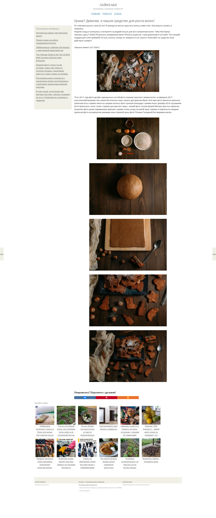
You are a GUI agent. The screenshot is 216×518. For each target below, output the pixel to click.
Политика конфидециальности (88, 485)
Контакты (81, 482)
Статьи (118, 13)
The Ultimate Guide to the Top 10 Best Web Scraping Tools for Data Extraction (53, 58)
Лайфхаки (108, 5)
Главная (95, 13)
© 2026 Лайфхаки (40, 482)
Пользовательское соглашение (95, 482)
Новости (107, 13)
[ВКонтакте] (85, 397)
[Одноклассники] (128, 397)
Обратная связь (127, 482)
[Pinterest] (106, 397)
